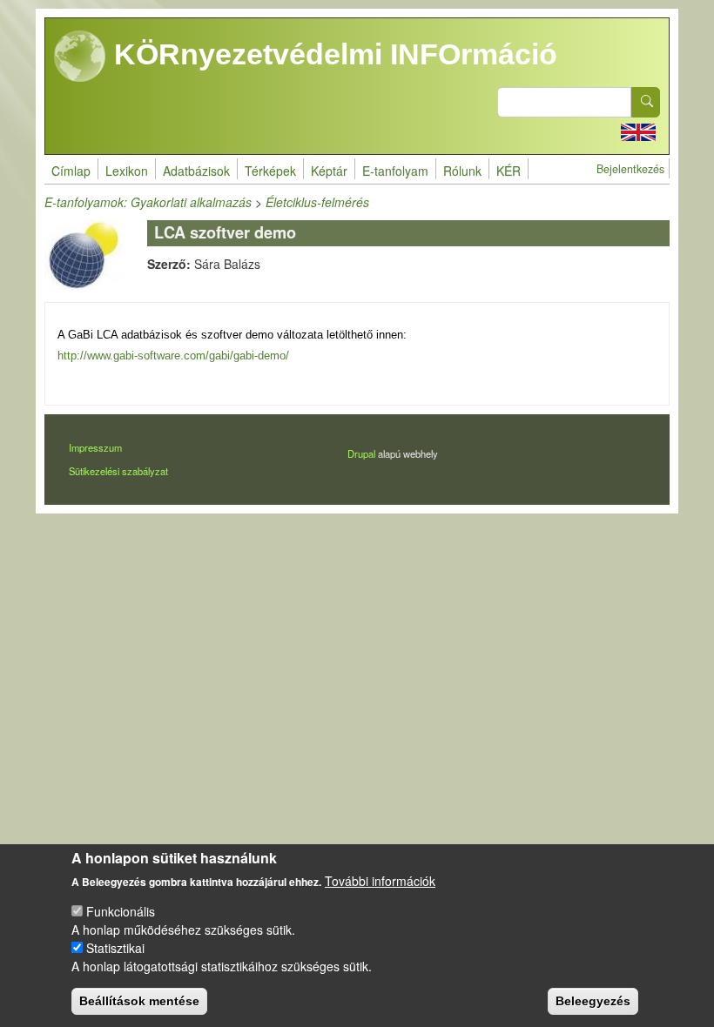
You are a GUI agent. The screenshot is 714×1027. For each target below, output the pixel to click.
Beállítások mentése (139, 1001)
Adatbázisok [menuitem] (196, 170)
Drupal (361, 453)
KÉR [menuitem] (508, 170)
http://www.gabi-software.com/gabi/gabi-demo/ (173, 355)
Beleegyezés (593, 1001)
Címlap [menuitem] (71, 170)
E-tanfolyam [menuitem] (395, 170)
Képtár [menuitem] (329, 170)
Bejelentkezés (630, 169)
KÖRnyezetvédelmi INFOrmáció (331, 53)
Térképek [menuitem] (270, 170)
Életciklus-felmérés (317, 202)
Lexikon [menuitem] (126, 170)
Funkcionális (120, 911)
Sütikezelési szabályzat (118, 471)
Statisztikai (115, 948)
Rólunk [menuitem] (462, 170)
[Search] (646, 102)
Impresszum (95, 447)
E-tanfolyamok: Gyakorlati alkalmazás (148, 202)
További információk (380, 880)
